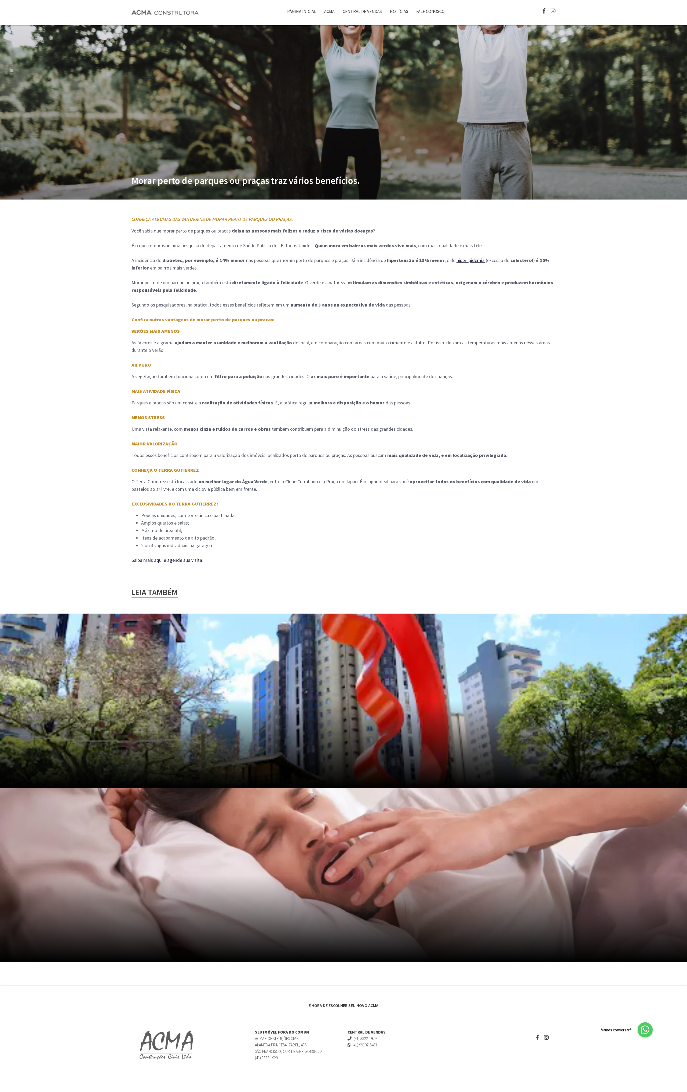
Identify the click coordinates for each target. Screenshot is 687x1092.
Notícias (399, 11)
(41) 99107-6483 (364, 1044)
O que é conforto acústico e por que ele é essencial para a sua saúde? (270, 978)
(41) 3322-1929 (365, 1038)
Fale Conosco (430, 11)
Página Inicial (301, 11)
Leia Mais (513, 979)
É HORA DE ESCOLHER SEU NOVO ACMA (343, 1005)
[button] (645, 1029)
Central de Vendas (362, 11)
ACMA (329, 11)
